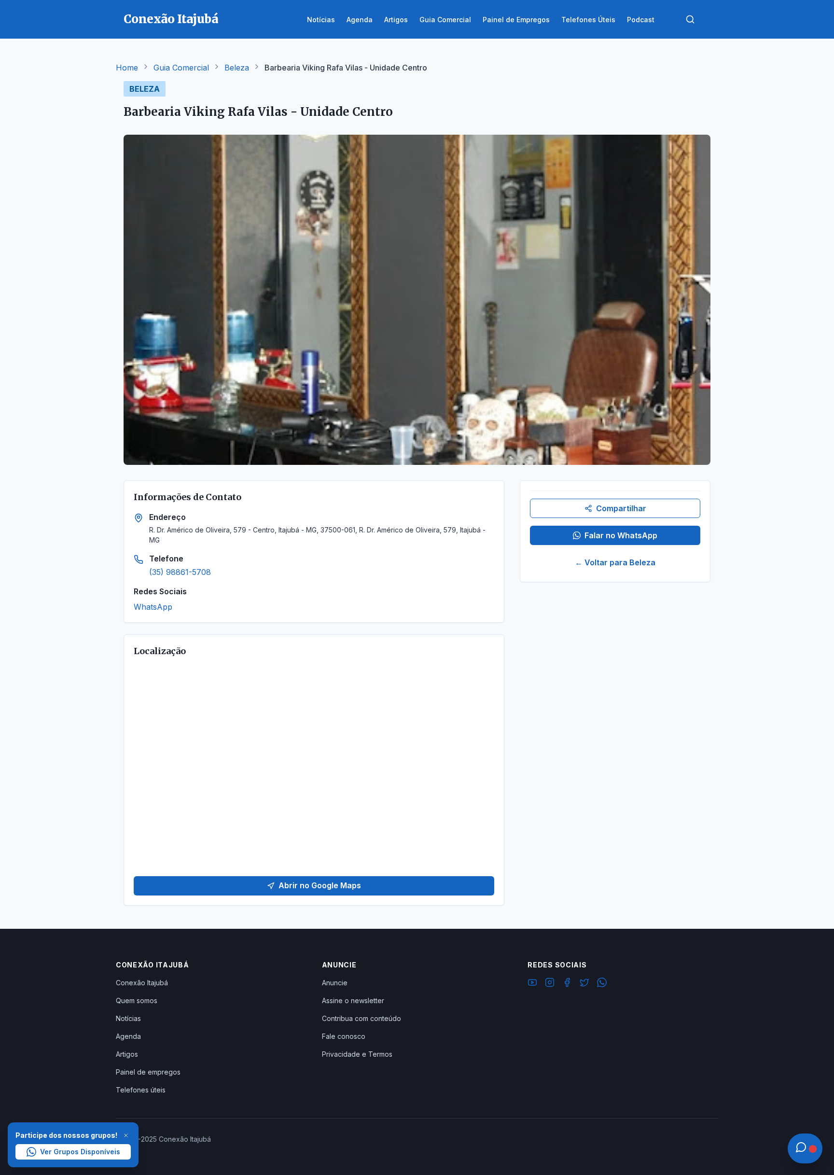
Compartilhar (621, 508)
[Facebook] (567, 984)
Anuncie (335, 983)
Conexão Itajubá (142, 983)
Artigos (127, 1054)
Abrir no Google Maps (319, 885)
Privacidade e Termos (357, 1054)
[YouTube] (532, 984)
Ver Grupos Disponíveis (80, 1151)
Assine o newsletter (353, 1000)
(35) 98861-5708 (180, 572)
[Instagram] (550, 984)
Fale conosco (343, 1036)
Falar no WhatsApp (620, 535)
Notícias (128, 1018)
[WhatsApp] (602, 984)
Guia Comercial (181, 67)
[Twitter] (584, 984)
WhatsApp (153, 607)
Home (127, 67)
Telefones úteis (141, 1090)
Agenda (128, 1036)
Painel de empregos (148, 1072)
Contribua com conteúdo (361, 1018)
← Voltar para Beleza (615, 562)
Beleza (236, 67)
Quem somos (136, 1000)
